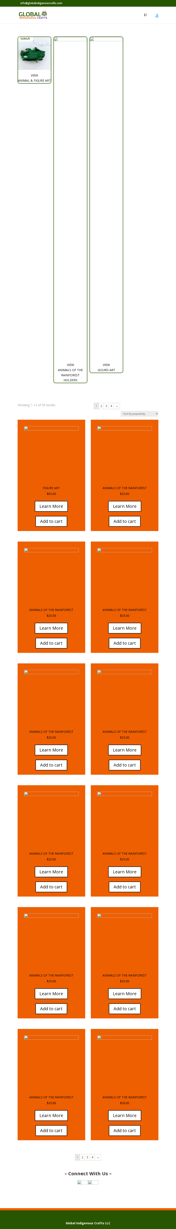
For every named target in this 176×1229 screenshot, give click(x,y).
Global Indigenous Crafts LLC (88, 1223)
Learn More (51, 506)
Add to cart (51, 521)
